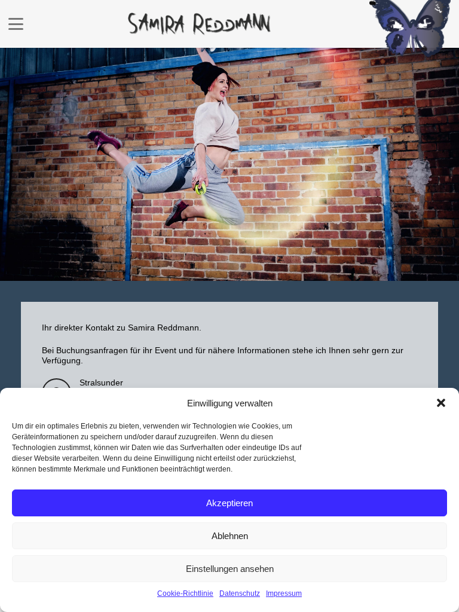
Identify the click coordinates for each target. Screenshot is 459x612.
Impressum (284, 593)
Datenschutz (239, 593)
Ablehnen (230, 536)
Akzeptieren (229, 503)
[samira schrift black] (199, 24)
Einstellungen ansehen (230, 569)
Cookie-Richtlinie (185, 593)
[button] (441, 403)
